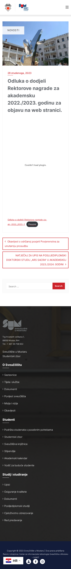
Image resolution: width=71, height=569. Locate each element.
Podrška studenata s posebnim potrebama (28, 429)
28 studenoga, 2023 (20, 73)
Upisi (7, 484)
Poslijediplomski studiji (17, 506)
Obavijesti (9, 410)
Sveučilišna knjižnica (15, 444)
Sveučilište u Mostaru (14, 351)
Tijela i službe (11, 382)
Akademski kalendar (15, 458)
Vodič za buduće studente (19, 465)
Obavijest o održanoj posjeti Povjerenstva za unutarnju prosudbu (32, 244)
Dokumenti (10, 389)
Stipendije (10, 451)
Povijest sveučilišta (15, 396)
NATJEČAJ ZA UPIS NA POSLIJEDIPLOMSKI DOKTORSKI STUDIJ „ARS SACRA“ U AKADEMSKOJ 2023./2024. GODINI (36, 260)
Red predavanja (13, 520)
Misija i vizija (11, 403)
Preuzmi (32, 224)
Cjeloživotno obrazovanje (18, 513)
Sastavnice (10, 374)
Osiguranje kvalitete (15, 491)
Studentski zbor (11, 356)
